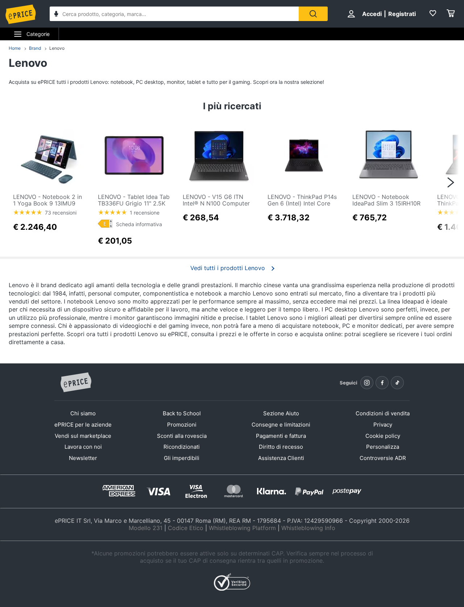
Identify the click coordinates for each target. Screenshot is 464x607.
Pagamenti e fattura (281, 435)
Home (15, 48)
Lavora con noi (83, 446)
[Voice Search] (56, 15)
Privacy (382, 424)
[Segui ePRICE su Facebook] (382, 382)
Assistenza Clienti (281, 458)
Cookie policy (382, 435)
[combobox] (174, 14)
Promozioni (181, 424)
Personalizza (382, 446)
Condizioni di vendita (383, 413)
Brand (35, 48)
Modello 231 (145, 527)
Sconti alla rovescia (182, 435)
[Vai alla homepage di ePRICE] (75, 382)
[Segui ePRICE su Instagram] (366, 382)
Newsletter (83, 458)
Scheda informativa (139, 224)
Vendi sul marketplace (83, 435)
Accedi (372, 13)
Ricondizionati (181, 446)
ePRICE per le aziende (83, 424)
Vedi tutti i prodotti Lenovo (227, 268)
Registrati (402, 13)
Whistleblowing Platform (242, 527)
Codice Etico (185, 527)
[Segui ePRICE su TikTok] (397, 382)
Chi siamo (83, 413)
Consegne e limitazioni (281, 424)
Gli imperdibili (181, 458)
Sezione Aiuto (281, 413)
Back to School (182, 413)
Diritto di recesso (281, 446)
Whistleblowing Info (308, 527)
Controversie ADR (383, 458)
